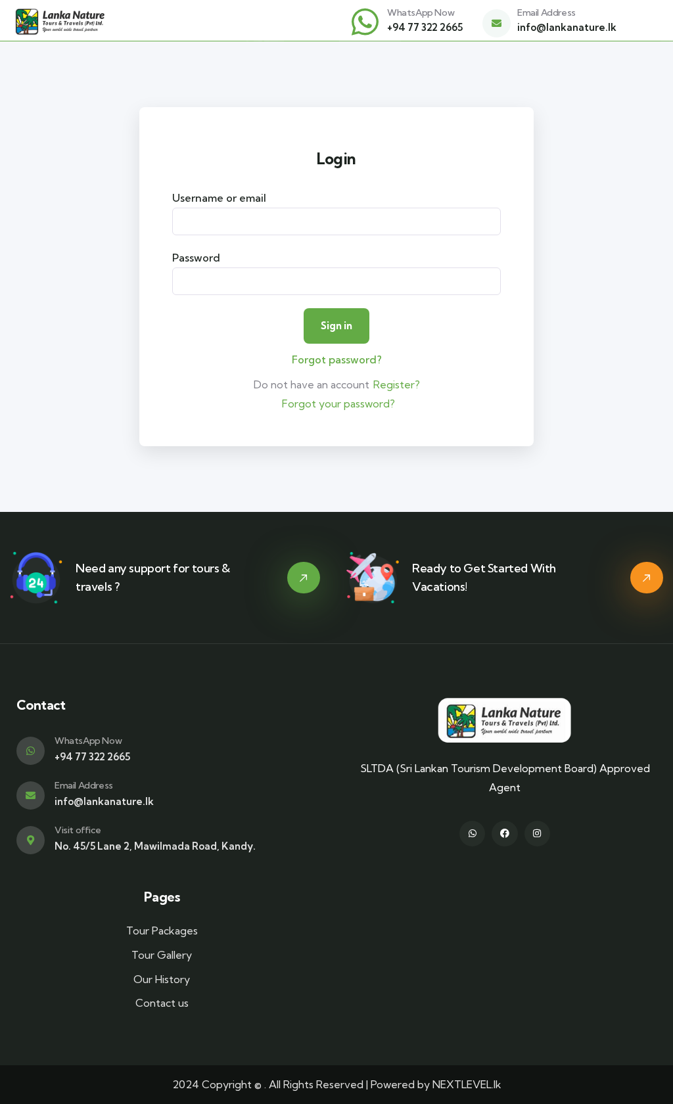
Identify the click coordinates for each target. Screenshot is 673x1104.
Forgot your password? (338, 403)
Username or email (219, 197)
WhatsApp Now (420, 12)
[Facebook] (504, 833)
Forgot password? (337, 359)
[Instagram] (537, 833)
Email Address (546, 12)
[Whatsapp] (472, 833)
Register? (396, 384)
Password (196, 257)
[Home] (60, 22)
